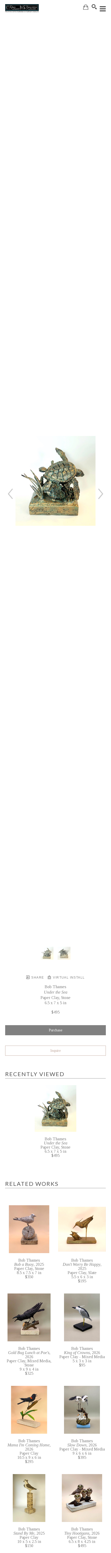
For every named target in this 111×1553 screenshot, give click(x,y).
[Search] (94, 6)
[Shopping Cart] (85, 7)
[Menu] (103, 8)
